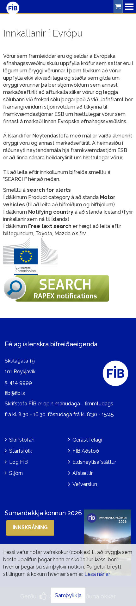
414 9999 (20, 382)
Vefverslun (84, 484)
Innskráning (30, 527)
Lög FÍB (18, 462)
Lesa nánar (97, 574)
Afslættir (82, 473)
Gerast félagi (87, 440)
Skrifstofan (21, 440)
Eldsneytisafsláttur (94, 462)
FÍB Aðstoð (85, 451)
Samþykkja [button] (68, 595)
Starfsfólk (20, 451)
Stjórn (16, 473)
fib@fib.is (15, 393)
